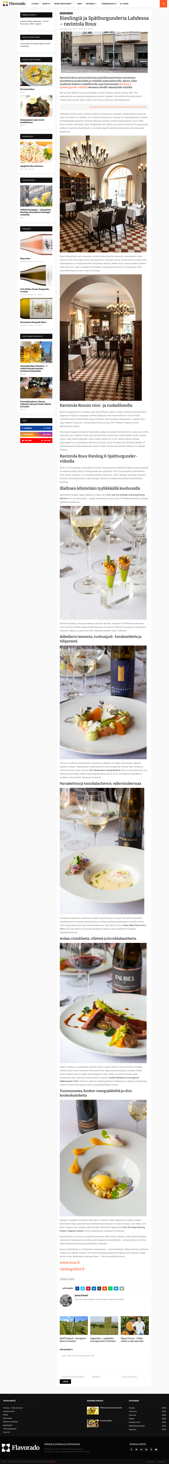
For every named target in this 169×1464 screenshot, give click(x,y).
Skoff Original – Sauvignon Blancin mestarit (73, 1339)
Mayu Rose (25, 258)
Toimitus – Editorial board (13, 1408)
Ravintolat (69, 13)
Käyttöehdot (8, 1425)
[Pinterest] (146, 1449)
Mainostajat (7, 1418)
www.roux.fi (70, 1262)
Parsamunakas (27, 89)
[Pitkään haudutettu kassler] (93, 1411)
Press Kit (6, 1432)
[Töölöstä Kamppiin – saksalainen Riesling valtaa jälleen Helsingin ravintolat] (36, 196)
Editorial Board (150, 1462)
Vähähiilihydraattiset (137, 1426)
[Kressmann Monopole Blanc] (36, 308)
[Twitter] (136, 1449)
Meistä (5, 1415)
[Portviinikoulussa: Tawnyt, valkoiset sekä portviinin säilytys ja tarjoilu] (36, 387)
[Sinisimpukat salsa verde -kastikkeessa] (36, 106)
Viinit (79, 4)
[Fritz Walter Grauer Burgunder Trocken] (36, 275)
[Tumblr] (151, 1449)
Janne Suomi (72, 29)
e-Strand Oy (51, 1461)
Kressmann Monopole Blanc (33, 322)
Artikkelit (62, 13)
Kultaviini (132, 1429)
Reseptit (46, 4)
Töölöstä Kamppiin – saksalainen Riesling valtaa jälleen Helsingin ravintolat (35, 212)
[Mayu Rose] (36, 244)
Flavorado (30, 261)
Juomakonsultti (108, 4)
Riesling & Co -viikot (67, 1279)
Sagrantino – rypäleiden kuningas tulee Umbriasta (103, 1339)
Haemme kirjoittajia (10, 1422)
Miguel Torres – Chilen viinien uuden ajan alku (132, 1339)
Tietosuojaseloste (9, 1429)
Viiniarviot (133, 1411)
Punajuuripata (106, 1421)
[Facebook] (131, 1449)
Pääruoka (132, 1415)
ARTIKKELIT (91, 4)
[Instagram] (141, 1449)
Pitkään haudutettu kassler (111, 1408)
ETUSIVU (35, 4)
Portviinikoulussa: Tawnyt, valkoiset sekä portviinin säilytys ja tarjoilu (35, 404)
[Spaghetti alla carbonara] (36, 152)
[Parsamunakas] (36, 75)
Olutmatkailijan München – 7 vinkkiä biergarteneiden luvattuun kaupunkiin (33, 368)
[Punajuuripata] (93, 1423)
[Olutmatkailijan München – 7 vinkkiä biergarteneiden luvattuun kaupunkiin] (36, 352)
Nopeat (131, 1418)
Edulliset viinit (134, 1422)
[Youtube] (156, 1449)
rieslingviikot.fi (72, 1269)
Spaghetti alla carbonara (31, 166)
